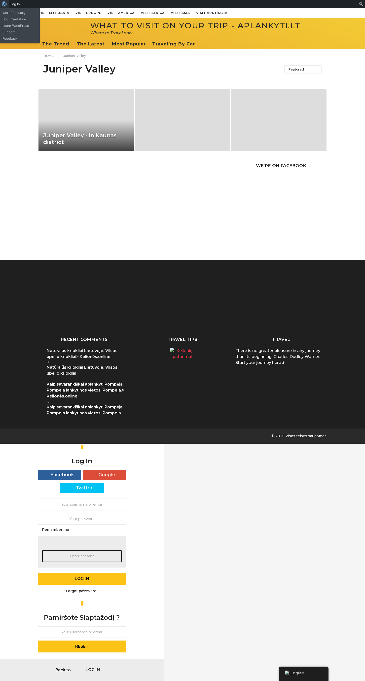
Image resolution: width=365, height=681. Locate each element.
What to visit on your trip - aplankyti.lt (195, 25)
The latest (91, 44)
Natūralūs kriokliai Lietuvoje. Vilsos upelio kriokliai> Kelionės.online (82, 353)
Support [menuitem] (8, 32)
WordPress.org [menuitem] (13, 13)
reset (82, 646)
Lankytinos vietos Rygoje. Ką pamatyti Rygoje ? (311, 317)
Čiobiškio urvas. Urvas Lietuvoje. (163, 315)
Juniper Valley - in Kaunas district (80, 138)
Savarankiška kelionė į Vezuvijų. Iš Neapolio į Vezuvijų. (113, 317)
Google (106, 474)
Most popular (129, 44)
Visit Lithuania (53, 13)
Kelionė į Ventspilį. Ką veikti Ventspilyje (262, 315)
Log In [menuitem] (15, 4)
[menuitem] (4, 4)
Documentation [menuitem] (14, 19)
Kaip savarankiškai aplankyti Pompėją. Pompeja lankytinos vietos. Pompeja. (63, 319)
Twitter (84, 488)
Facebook (62, 474)
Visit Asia (180, 13)
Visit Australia (211, 13)
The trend (55, 44)
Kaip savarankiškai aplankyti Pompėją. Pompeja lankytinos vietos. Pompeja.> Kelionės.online (85, 390)
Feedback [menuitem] (9, 38)
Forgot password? (82, 591)
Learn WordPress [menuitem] (15, 26)
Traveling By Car (173, 44)
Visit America (121, 13)
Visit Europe (88, 13)
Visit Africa (153, 13)
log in (82, 578)
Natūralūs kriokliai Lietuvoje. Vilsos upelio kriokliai (212, 317)
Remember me (55, 529)
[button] (200, 44)
